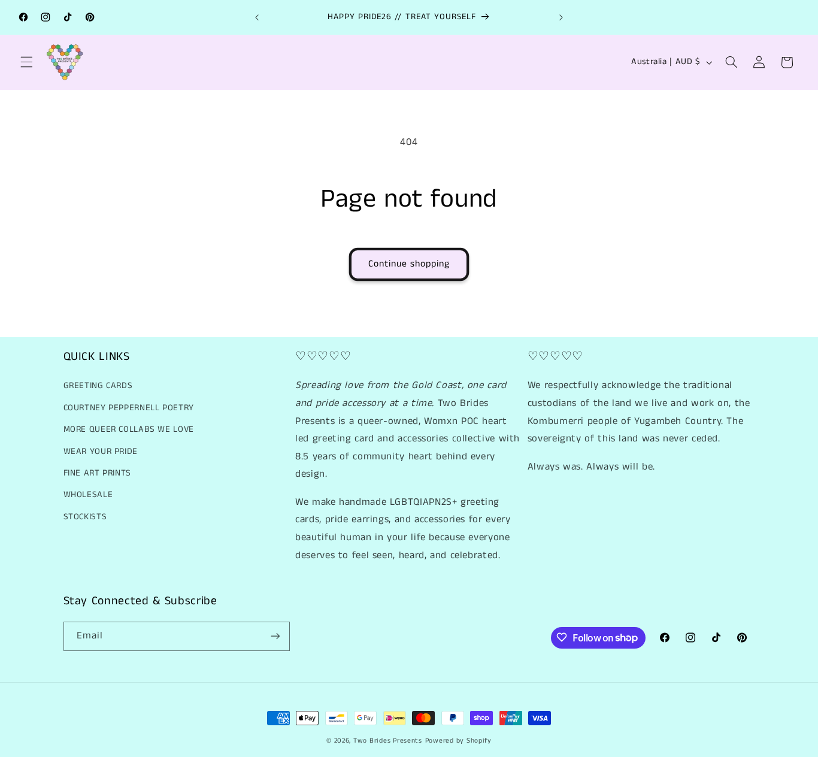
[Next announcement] (561, 17)
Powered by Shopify (458, 741)
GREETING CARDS (98, 386)
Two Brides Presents (387, 741)
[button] (26, 62)
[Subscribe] (275, 635)
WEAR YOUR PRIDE (100, 452)
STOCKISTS (85, 517)
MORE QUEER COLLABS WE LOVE (128, 430)
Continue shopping (409, 264)
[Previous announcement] (257, 17)
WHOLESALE (88, 495)
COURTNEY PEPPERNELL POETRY (128, 408)
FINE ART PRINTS (97, 473)
